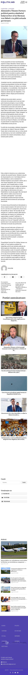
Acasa (3, 625)
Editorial (5, 646)
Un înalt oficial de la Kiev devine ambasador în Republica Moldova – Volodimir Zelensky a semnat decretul (21, 287)
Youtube (6, 497)
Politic (17, 625)
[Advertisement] (14, 154)
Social (4, 636)
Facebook (6, 493)
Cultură (4, 641)
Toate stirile (22, 2)
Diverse (17, 641)
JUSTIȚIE (11, 8)
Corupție (4, 8)
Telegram (7, 501)
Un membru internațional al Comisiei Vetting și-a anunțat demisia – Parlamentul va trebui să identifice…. (6, 287)
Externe (17, 636)
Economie (18, 631)
